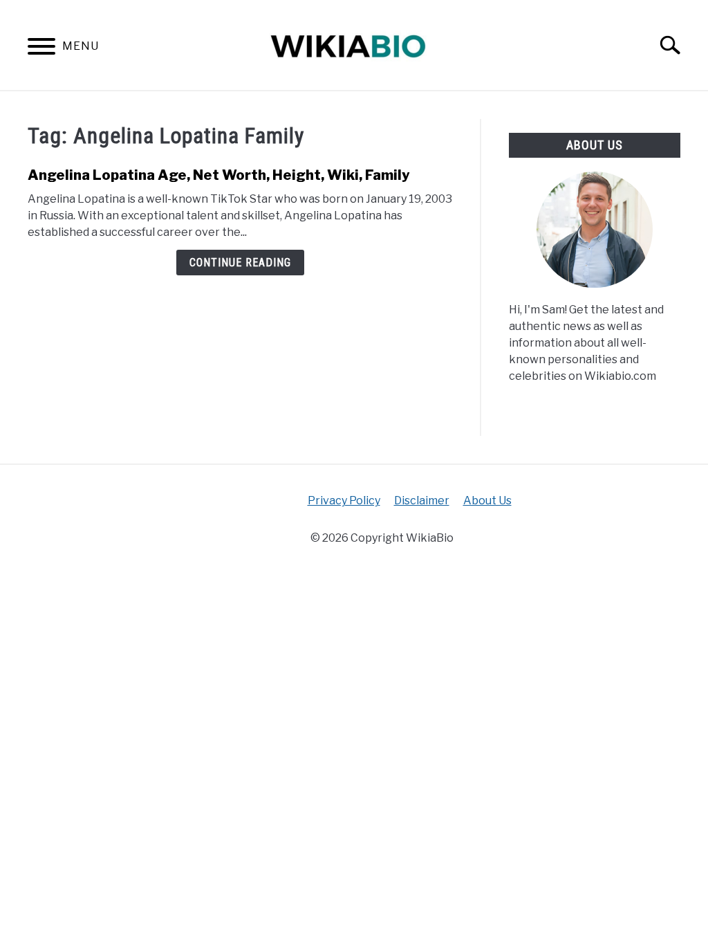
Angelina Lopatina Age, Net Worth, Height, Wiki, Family (219, 175)
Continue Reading (240, 262)
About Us (487, 500)
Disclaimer (421, 500)
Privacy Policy (344, 500)
